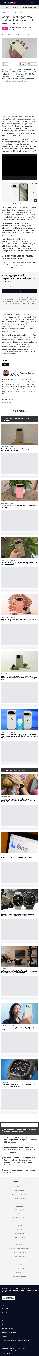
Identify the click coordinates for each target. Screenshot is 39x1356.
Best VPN (19, 1186)
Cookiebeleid (6, 1321)
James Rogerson (13, 29)
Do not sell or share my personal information (15, 1340)
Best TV (19, 1229)
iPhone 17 (15, 7)
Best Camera (19, 1264)
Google (21, 223)
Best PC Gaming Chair (19, 1218)
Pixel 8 (28, 74)
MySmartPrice (7, 121)
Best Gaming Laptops (19, 1210)
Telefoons (4, 12)
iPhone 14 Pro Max (11, 329)
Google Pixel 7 (7, 126)
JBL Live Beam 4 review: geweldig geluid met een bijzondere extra (20, 1131)
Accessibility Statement (9, 1333)
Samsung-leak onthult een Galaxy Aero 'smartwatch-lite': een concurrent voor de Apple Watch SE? (20, 1150)
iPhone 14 (29, 212)
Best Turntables (19, 1245)
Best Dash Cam (19, 1268)
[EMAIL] (18, 375)
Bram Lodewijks (16, 28)
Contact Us (5, 1313)
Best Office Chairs (19, 1256)
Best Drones (19, 1272)
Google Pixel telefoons (16, 12)
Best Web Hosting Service (19, 1194)
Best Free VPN (19, 1190)
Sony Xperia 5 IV (26, 215)
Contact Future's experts (9, 1309)
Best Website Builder (19, 1198)
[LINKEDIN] (15, 375)
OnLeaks (23, 117)
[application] (19, 166)
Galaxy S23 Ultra (15, 351)
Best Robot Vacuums (19, 1276)
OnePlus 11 (32, 326)
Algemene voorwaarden (9, 1305)
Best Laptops (19, 1206)
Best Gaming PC (19, 1214)
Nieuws (5, 28)
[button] (2, 2)
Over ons (5, 1325)
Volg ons (23, 64)
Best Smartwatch (19, 1237)
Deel (6, 64)
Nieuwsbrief (33, 64)
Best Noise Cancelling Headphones (19, 1249)
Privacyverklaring (31, 298)
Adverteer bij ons (7, 1329)
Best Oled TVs (19, 1233)
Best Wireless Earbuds (19, 1252)
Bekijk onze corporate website (11, 1292)
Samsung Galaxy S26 (29, 7)
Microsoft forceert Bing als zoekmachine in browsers (20, 1171)
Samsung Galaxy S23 (10, 215)
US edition (15, 1351)
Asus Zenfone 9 (31, 217)
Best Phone (19, 1225)
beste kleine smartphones (17, 81)
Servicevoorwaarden (7, 298)
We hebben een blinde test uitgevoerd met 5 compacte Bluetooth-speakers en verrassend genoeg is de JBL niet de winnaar (20, 1161)
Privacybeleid (6, 1317)
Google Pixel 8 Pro (14, 72)
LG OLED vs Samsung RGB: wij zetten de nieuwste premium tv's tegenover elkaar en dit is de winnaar (20, 1139)
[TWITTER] (12, 375)
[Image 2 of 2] (33, 192)
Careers (4, 1336)
